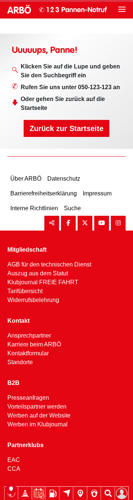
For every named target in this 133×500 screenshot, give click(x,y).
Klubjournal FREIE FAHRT (42, 282)
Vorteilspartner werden (36, 406)
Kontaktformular (28, 353)
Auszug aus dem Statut (37, 273)
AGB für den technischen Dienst (49, 264)
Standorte (20, 362)
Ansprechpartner (29, 335)
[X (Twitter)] (85, 223)
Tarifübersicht (24, 291)
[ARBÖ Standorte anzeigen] (80, 493)
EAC (13, 460)
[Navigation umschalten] (122, 9)
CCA (13, 469)
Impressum (97, 193)
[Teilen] (51, 223)
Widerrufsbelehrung (33, 300)
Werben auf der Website (39, 415)
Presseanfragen (28, 398)
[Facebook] (68, 223)
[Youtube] (101, 223)
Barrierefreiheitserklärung (43, 193)
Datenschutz (63, 178)
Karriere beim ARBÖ (34, 344)
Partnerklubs (25, 445)
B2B (13, 383)
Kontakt (18, 321)
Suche (72, 208)
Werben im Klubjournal (37, 424)
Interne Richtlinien (34, 208)
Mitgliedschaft (27, 249)
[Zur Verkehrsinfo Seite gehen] (25, 493)
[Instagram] (118, 223)
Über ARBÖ (25, 178)
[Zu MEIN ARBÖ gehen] (122, 493)
